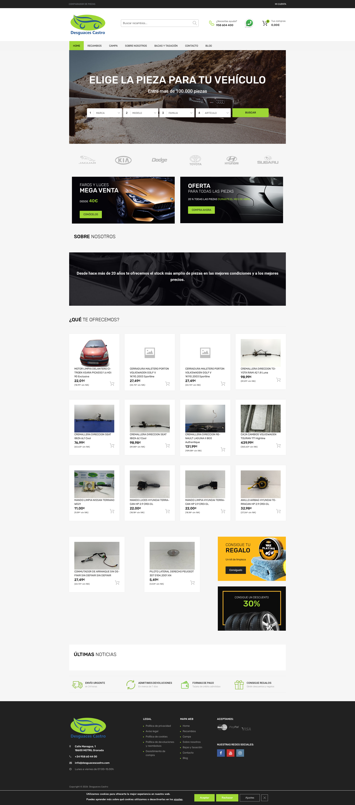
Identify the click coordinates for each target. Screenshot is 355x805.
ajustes (178, 799)
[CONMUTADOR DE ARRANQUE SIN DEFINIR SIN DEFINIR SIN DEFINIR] (96, 556)
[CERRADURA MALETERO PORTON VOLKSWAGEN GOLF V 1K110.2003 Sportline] (150, 353)
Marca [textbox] (100, 113)
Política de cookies (157, 736)
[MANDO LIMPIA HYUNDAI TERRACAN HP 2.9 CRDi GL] (205, 484)
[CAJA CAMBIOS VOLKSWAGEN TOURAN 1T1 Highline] (261, 418)
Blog (208, 45)
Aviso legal (152, 731)
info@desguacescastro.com (92, 762)
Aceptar (204, 797)
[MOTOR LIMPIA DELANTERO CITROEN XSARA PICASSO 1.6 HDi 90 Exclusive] (94, 353)
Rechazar (227, 797)
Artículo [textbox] (211, 113)
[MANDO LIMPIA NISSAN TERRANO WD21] (94, 484)
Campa (113, 45)
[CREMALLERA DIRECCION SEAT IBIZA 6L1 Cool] (94, 419)
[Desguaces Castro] (85, 24)
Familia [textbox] (173, 113)
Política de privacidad (158, 725)
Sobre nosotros (136, 45)
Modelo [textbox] (137, 113)
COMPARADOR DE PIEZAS (82, 4)
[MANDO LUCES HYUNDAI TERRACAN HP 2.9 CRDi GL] (150, 484)
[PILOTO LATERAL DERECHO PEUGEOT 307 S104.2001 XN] (172, 556)
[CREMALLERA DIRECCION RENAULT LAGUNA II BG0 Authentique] (205, 419)
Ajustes (249, 797)
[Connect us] (221, 753)
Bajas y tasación (166, 45)
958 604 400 (224, 25)
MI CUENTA (280, 4)
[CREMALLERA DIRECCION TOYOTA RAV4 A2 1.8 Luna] (261, 353)
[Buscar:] (160, 23)
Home (76, 45)
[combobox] (104, 112)
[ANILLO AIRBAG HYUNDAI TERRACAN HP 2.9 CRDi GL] (261, 484)
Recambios (94, 45)
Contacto (191, 45)
